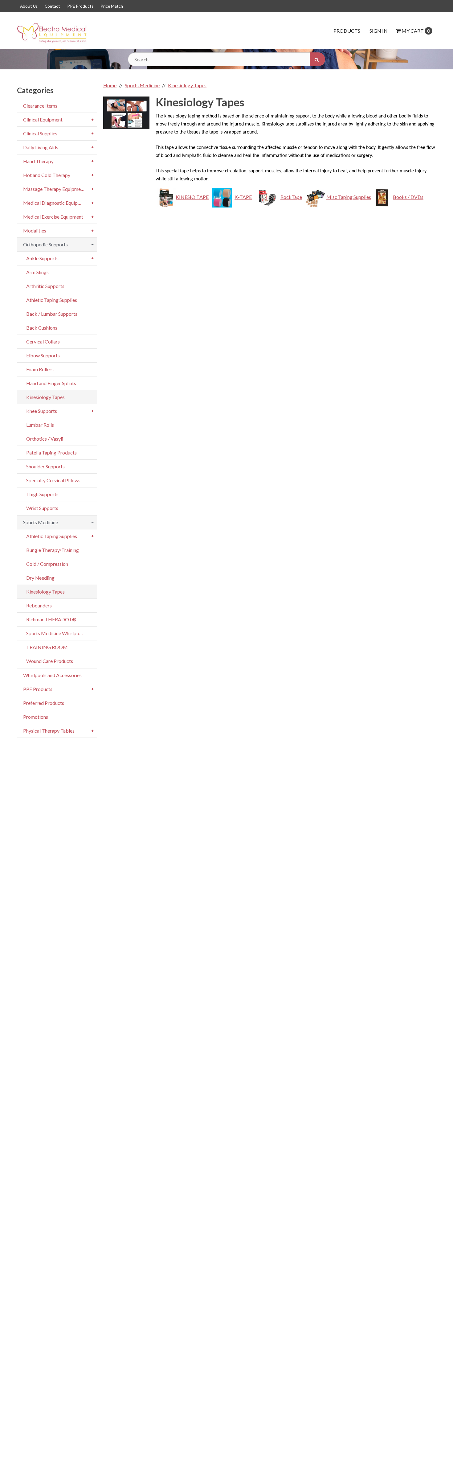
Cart (416, 31)
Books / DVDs (408, 197)
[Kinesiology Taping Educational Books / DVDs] (382, 197)
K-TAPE (243, 197)
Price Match (111, 6)
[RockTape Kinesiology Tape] (267, 197)
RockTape (291, 197)
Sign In (378, 31)
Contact (52, 6)
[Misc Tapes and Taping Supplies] (314, 197)
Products (346, 31)
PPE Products (80, 6)
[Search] (317, 59)
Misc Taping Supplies (348, 197)
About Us (29, 6)
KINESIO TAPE (192, 197)
